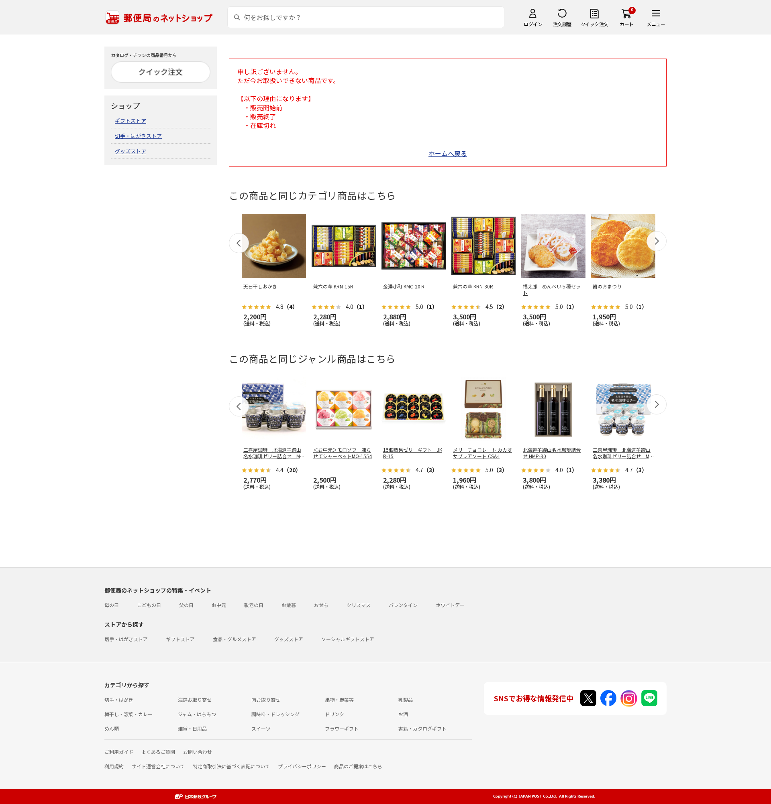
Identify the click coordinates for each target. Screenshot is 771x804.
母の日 (111, 604)
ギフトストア (130, 120)
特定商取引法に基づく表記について (231, 766)
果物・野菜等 (339, 699)
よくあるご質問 (158, 751)
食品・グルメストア (234, 638)
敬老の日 (253, 604)
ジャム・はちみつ (197, 714)
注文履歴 (562, 23)
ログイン (533, 23)
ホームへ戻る (447, 153)
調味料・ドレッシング (275, 714)
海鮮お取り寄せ (195, 699)
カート (627, 23)
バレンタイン (403, 604)
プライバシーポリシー (302, 766)
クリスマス (359, 604)
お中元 (219, 604)
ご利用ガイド (118, 751)
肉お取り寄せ (265, 699)
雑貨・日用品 (192, 728)
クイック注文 (594, 23)
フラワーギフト (342, 728)
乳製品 (405, 699)
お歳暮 (288, 604)
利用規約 (114, 766)
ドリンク (334, 714)
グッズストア (130, 151)
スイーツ (261, 728)
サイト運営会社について (158, 766)
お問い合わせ (197, 751)
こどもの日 (149, 604)
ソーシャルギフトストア (347, 638)
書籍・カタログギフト (422, 728)
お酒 (403, 714)
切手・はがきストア (138, 136)
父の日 (186, 604)
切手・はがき (118, 699)
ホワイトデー (450, 604)
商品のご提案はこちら (358, 766)
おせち (321, 604)
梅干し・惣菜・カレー (128, 714)
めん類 (111, 728)
